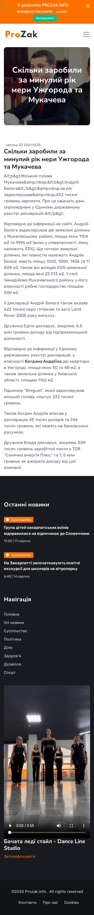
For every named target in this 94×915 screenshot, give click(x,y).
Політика (12, 639)
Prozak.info (36, 891)
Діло (8, 647)
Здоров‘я (12, 656)
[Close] (88, 6)
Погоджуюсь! (45, 18)
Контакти (28, 902)
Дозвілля (12, 664)
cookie (61, 11)
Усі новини (14, 622)
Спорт (10, 672)
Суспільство (21, 520)
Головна (11, 614)
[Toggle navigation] (86, 34)
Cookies (71, 902)
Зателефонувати (19, 856)
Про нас (50, 902)
